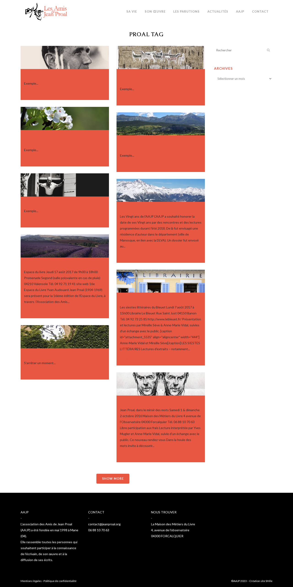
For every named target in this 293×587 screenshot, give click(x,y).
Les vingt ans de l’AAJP (143, 208)
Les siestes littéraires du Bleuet (154, 299)
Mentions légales (31, 581)
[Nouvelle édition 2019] (65, 185)
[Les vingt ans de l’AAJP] (161, 190)
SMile (269, 581)
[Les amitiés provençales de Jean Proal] (65, 57)
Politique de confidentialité (59, 581)
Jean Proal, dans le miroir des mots (157, 402)
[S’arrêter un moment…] (65, 336)
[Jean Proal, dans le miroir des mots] (161, 384)
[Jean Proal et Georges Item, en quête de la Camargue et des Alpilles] (161, 57)
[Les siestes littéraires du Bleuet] (161, 281)
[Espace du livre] (65, 246)
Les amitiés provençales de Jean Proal (64, 75)
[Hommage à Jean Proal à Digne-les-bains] (65, 118)
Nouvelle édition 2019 (47, 203)
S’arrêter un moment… (47, 355)
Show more (113, 478)
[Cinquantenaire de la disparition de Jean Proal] (161, 124)
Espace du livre (40, 264)
